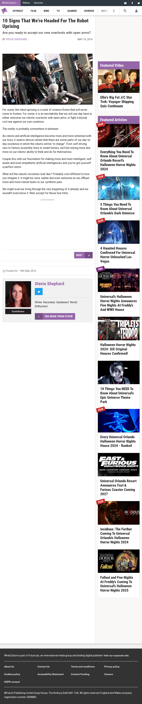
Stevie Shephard (16, 39)
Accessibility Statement (51, 674)
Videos (26, 2)
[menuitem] (10, 3)
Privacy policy (111, 666)
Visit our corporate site (116, 655)
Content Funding (80, 674)
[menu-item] (18, 11)
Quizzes (38, 2)
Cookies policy (12, 674)
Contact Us (44, 666)
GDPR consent (12, 681)
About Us (9, 666)
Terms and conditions (83, 666)
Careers (108, 674)
